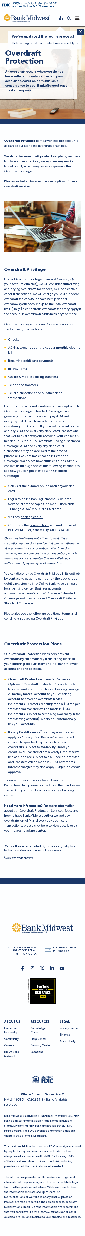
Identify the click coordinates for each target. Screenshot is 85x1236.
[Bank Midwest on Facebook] (22, 968)
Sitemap (65, 1034)
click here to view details (51, 825)
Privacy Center (69, 1028)
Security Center (41, 1045)
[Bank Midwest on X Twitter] (42, 968)
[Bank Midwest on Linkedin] (52, 968)
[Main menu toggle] (77, 18)
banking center (32, 517)
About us (12, 1021)
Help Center (38, 1039)
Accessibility (68, 1041)
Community (11, 1039)
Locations (37, 1051)
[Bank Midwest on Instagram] (32, 968)
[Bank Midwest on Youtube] (62, 968)
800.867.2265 (24, 954)
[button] (69, 18)
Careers (9, 1045)
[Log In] (61, 18)
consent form (39, 525)
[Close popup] (80, 32)
